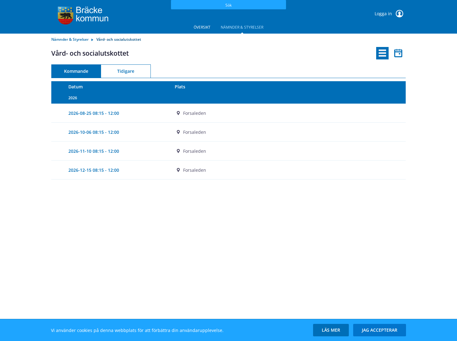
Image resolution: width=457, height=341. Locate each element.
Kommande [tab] (76, 71)
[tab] (382, 53)
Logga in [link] (384, 13)
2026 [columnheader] (72, 97)
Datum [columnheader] (75, 87)
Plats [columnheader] (180, 87)
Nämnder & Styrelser (242, 27)
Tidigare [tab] (125, 71)
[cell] (282, 113)
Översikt (202, 27)
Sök (228, 5)
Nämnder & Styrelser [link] (70, 39)
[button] (331, 330)
